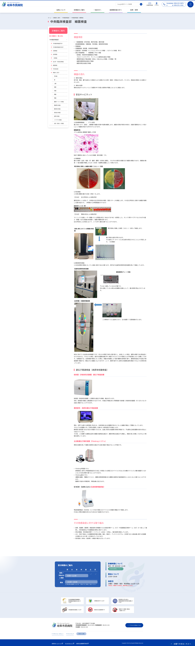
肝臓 (55, 90)
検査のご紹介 (56, 72)
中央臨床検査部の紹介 (58, 47)
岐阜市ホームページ (56, 643)
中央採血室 (55, 69)
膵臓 (55, 94)
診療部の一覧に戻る (57, 36)
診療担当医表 (150, 5)
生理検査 (55, 50)
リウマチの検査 (58, 120)
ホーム (49, 17)
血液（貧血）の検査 (59, 123)
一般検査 (55, 58)
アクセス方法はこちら (135, 625)
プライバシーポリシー (58, 634)
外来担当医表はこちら (115, 569)
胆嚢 (55, 87)
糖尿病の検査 (57, 109)
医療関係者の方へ (116, 10)
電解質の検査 (57, 105)
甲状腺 (55, 76)
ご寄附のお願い (81, 634)
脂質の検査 (56, 116)
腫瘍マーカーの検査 (59, 101)
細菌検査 (55, 65)
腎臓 (55, 98)
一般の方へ (97, 10)
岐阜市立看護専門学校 (81, 643)
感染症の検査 (57, 112)
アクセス (156, 5)
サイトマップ (70, 634)
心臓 (55, 83)
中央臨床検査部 (54, 40)
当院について (61, 10)
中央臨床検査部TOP (57, 43)
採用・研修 (134, 10)
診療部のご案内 (79, 10)
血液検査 (55, 54)
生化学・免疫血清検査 (58, 61)
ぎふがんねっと (69, 643)
